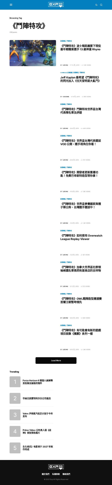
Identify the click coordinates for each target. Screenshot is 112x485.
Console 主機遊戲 (66, 72)
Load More (56, 360)
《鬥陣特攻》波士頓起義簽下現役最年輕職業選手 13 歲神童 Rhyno (80, 47)
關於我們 (45, 474)
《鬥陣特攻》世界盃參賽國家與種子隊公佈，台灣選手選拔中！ (80, 205)
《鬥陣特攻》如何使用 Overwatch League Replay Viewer (81, 237)
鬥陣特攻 (69, 41)
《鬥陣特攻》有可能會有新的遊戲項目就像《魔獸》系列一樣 (80, 332)
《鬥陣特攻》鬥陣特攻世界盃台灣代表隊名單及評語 (80, 111)
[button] (11, 4)
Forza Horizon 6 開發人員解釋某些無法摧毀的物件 (38, 382)
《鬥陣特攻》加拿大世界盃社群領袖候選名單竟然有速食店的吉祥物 (80, 269)
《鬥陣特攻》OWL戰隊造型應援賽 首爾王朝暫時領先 (81, 300)
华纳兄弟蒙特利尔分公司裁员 (37, 398)
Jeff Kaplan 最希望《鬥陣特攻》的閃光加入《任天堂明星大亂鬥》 (80, 79)
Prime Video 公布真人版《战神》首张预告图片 (37, 431)
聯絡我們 (66, 474)
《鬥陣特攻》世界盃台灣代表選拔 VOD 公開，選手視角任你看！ (80, 142)
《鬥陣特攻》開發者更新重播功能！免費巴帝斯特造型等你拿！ (79, 174)
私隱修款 (56, 474)
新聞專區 (63, 41)
